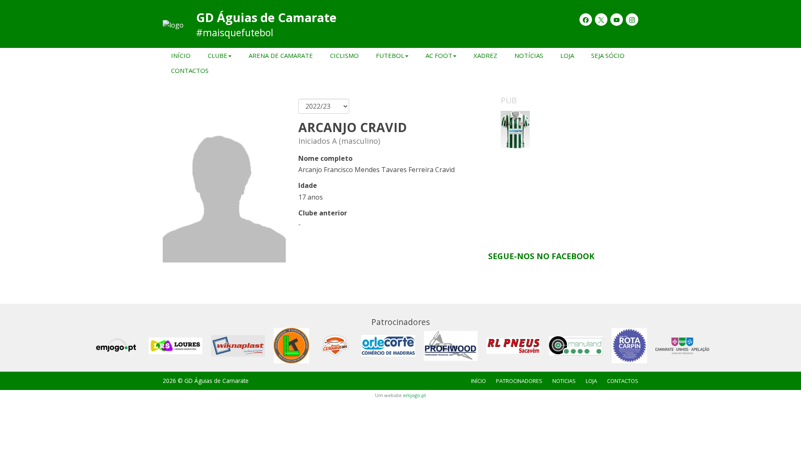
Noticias (564, 381)
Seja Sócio (608, 55)
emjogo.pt (414, 395)
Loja (567, 55)
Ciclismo (344, 55)
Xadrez (485, 55)
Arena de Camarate (281, 55)
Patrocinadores (519, 381)
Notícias (528, 55)
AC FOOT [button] (439, 55)
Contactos (190, 70)
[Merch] (563, 173)
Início (181, 55)
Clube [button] (217, 55)
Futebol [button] (390, 55)
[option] (563, 173)
